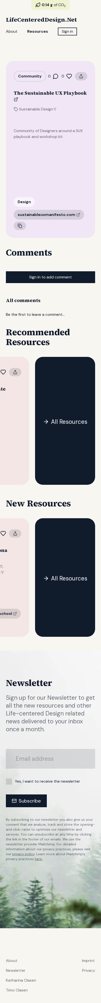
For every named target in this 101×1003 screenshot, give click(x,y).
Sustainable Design (36, 109)
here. (39, 859)
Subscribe (30, 801)
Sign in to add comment (50, 277)
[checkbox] (9, 781)
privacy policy (23, 854)
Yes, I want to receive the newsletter (47, 781)
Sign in (67, 31)
